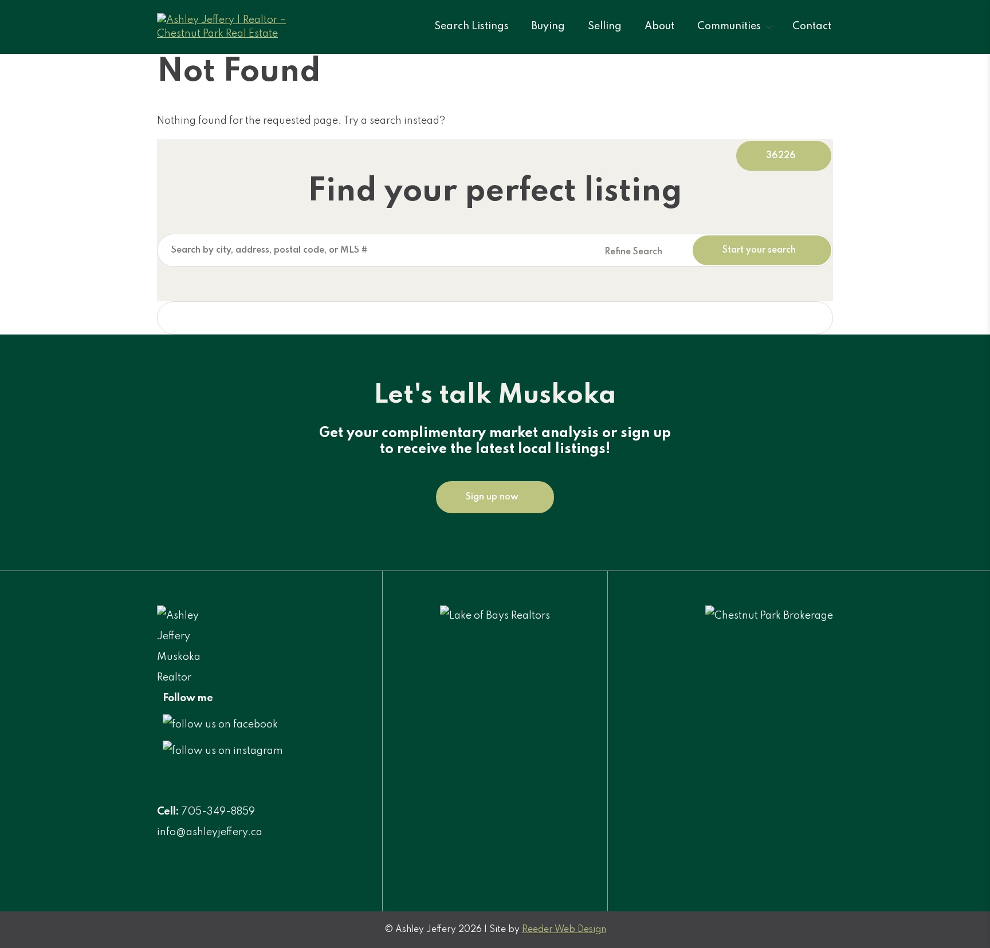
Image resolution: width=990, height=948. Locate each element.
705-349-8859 (218, 812)
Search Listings (471, 26)
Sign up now (492, 497)
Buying (548, 26)
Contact (811, 26)
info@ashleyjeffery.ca (209, 832)
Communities (729, 26)
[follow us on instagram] (223, 751)
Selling (605, 26)
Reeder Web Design (564, 929)
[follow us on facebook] (220, 724)
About (659, 26)
